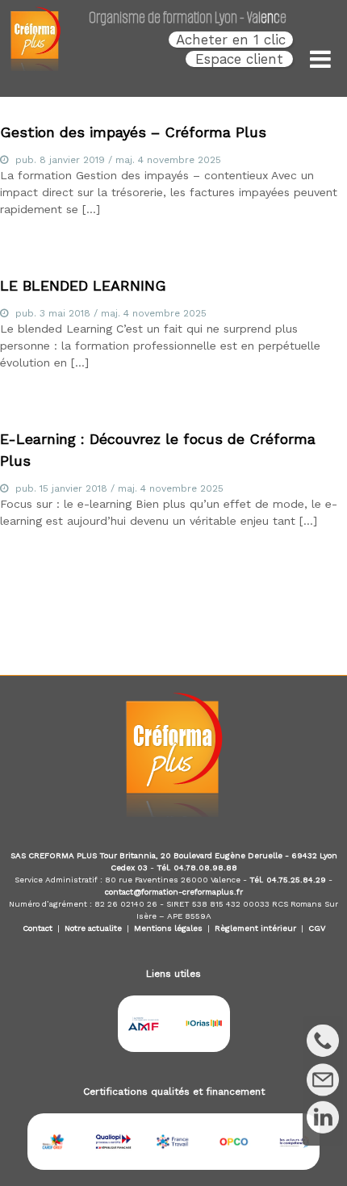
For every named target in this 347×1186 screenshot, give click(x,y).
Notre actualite (93, 928)
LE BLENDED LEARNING (83, 285)
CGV (316, 928)
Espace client (239, 59)
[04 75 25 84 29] (323, 1041)
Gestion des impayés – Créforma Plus (133, 132)
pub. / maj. (118, 160)
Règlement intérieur (255, 928)
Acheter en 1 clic (231, 39)
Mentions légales (168, 928)
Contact (37, 928)
